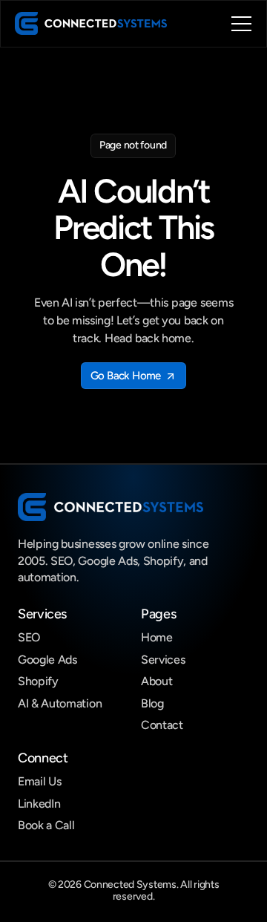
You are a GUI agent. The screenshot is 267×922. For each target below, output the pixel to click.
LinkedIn (39, 804)
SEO (29, 637)
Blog (152, 703)
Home (157, 637)
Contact (162, 725)
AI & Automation (60, 703)
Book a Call (46, 825)
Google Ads (47, 660)
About (156, 681)
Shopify (38, 681)
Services (163, 660)
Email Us (39, 781)
